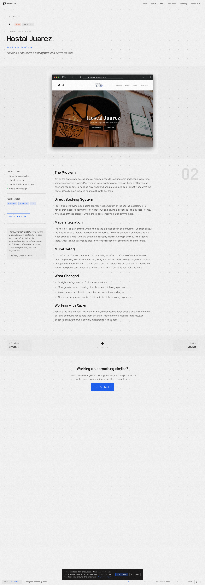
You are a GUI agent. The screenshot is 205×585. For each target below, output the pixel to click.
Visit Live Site (18, 216)
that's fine (121, 574)
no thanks (135, 574)
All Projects (13, 17)
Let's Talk (102, 387)
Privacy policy (104, 577)
